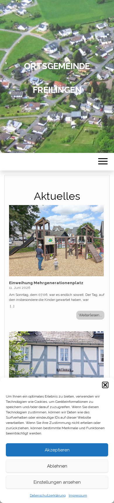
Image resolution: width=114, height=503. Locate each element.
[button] (105, 385)
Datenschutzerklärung (48, 495)
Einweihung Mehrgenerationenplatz (46, 282)
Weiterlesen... (90, 315)
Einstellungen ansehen (57, 482)
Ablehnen (57, 466)
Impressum (78, 495)
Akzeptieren (57, 450)
